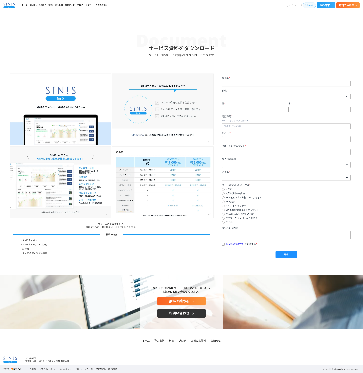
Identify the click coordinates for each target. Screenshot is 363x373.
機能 (50, 5)
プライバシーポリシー (48, 369)
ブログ (80, 5)
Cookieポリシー (66, 369)
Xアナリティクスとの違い (41, 18)
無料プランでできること (40, 11)
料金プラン (70, 5)
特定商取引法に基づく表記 (106, 369)
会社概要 (33, 369)
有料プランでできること (40, 15)
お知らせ (216, 340)
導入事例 (59, 5)
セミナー (89, 5)
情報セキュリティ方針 (84, 369)
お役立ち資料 (101, 5)
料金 (171, 340)
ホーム (25, 5)
